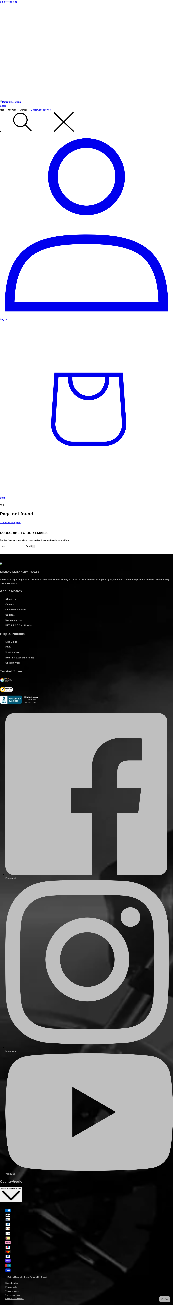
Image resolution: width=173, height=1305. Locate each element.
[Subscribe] (33, 546)
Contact (9, 604)
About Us (10, 599)
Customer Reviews (15, 610)
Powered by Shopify (39, 1277)
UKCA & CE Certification (18, 625)
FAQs (8, 647)
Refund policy (11, 1283)
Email (29, 546)
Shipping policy (12, 1295)
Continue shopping (10, 522)
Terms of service (13, 1291)
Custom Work (12, 663)
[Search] (86, 122)
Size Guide (11, 642)
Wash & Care (12, 652)
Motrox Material (13, 620)
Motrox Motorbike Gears (18, 1277)
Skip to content (8, 2)
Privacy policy (11, 1287)
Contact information (14, 1299)
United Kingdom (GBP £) (11, 1189)
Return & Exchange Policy (19, 658)
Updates (10, 615)
